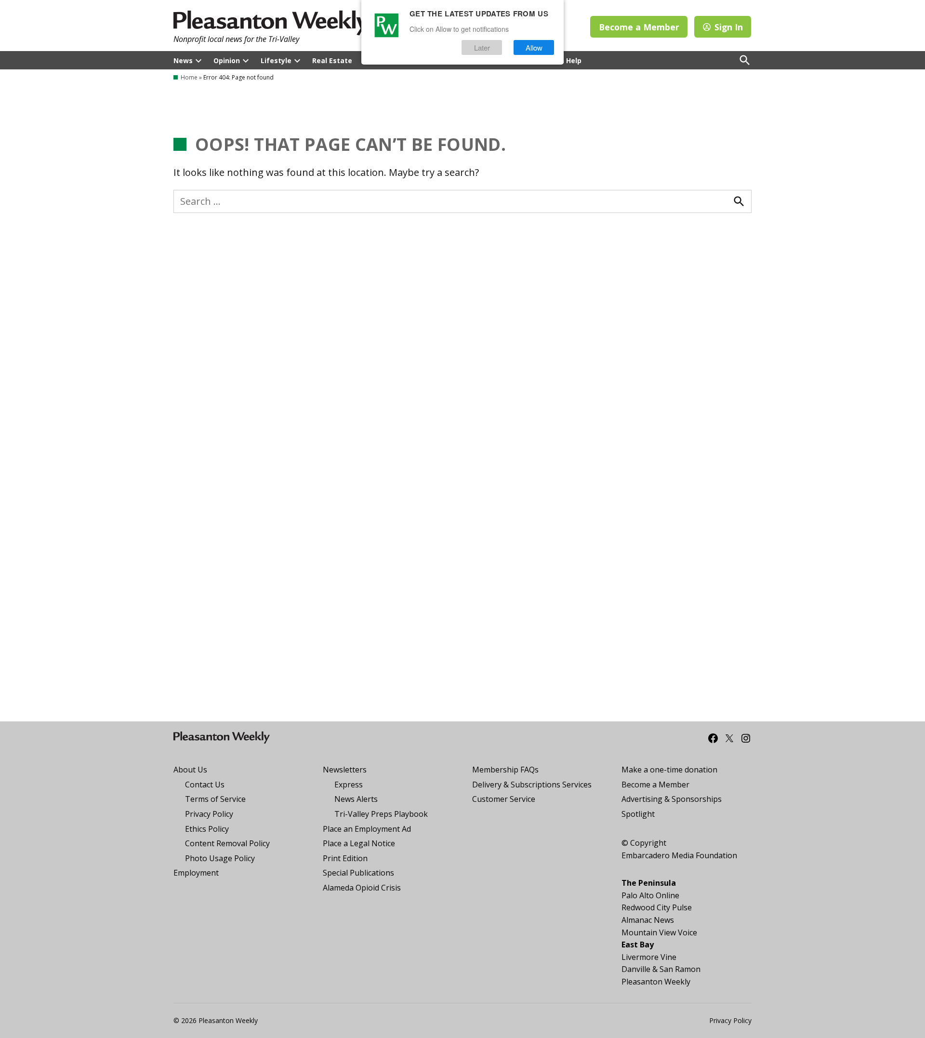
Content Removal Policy (227, 843)
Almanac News (647, 920)
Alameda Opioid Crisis (362, 887)
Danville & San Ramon (660, 969)
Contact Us (205, 784)
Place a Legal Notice (359, 843)
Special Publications (358, 872)
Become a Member (639, 27)
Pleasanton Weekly (655, 981)
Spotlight (638, 814)
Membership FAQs (505, 769)
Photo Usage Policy (220, 858)
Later (482, 47)
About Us (190, 769)
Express (348, 784)
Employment (196, 872)
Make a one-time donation (669, 769)
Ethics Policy (207, 829)
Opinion (226, 60)
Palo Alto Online (650, 895)
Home (189, 77)
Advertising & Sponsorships (671, 799)
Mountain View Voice (659, 932)
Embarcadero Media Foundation (679, 855)
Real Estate (332, 60)
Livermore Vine (648, 957)
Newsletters (345, 769)
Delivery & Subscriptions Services (532, 784)
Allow (534, 47)
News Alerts (356, 799)
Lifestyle (276, 60)
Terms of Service (215, 799)
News (183, 60)
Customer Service (503, 799)
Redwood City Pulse (656, 907)
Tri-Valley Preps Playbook (381, 814)
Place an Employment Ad (367, 829)
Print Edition (345, 858)
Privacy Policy (209, 814)
